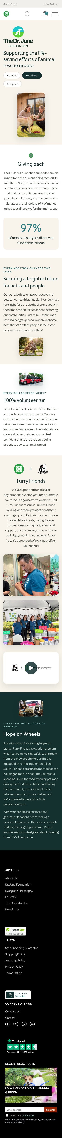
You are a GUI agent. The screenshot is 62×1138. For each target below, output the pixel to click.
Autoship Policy (15, 960)
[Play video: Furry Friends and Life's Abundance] (31, 668)
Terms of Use (28, 1115)
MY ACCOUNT (51, 3)
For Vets (10, 897)
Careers (10, 1017)
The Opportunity (16, 903)
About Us (12, 75)
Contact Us (12, 1011)
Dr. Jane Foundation (18, 884)
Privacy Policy (14, 966)
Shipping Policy (15, 954)
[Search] (27, 14)
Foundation (32, 75)
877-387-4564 (10, 3)
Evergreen (12, 84)
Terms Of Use (13, 973)
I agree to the (22, 1115)
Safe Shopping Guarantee (21, 948)
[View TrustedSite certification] (15, 931)
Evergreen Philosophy (19, 891)
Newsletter (12, 909)
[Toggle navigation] (54, 13)
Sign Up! (50, 1109)
